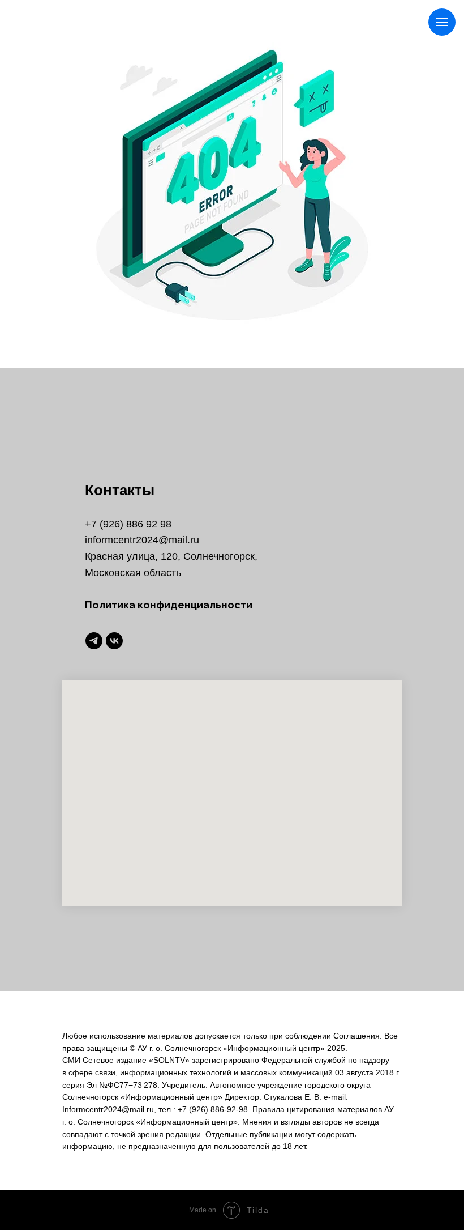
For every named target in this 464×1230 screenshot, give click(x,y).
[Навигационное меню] (442, 22)
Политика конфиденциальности (168, 605)
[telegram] (93, 640)
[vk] (114, 640)
